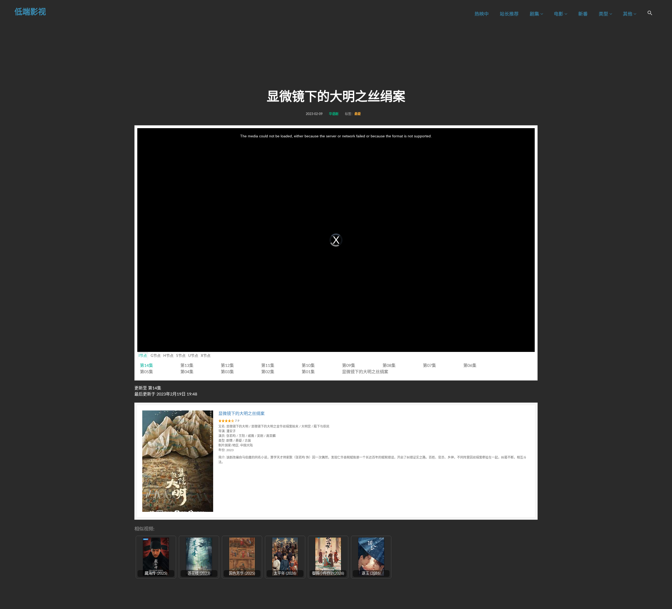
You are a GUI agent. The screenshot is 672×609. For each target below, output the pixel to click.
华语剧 (333, 114)
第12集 (227, 365)
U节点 (193, 356)
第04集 (186, 372)
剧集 (535, 14)
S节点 (181, 356)
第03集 (227, 372)
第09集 (348, 365)
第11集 (267, 365)
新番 (583, 14)
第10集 (308, 365)
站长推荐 (509, 14)
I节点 (143, 356)
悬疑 (357, 114)
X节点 (206, 356)
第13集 (186, 365)
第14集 (146, 365)
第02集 (267, 372)
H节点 (168, 356)
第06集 (469, 365)
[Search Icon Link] (650, 14)
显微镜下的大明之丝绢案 (365, 372)
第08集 (389, 365)
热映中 (482, 14)
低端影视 (30, 12)
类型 (604, 14)
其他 (628, 14)
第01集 (308, 372)
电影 (559, 14)
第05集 (146, 372)
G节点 (156, 356)
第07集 (429, 365)
